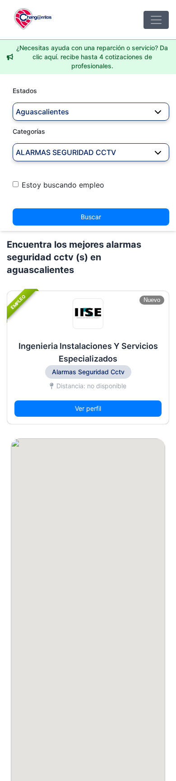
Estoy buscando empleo (63, 184)
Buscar (91, 217)
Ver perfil (88, 408)
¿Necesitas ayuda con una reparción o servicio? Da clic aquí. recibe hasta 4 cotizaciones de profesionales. (92, 57)
